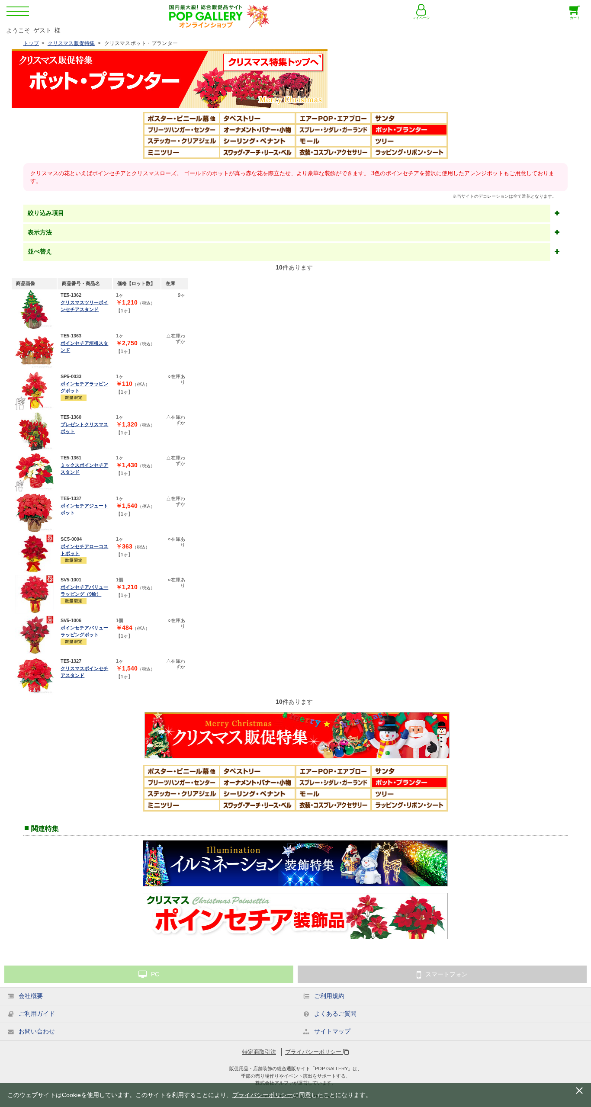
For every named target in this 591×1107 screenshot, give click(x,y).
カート (575, 18)
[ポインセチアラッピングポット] (34, 391)
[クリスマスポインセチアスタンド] (34, 675)
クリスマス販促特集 (71, 43)
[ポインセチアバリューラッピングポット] (34, 635)
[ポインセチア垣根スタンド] (34, 350)
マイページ (421, 18)
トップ (31, 43)
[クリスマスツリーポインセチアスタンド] (34, 309)
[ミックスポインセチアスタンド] (34, 472)
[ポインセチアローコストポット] (34, 553)
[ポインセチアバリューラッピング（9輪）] (34, 594)
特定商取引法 (259, 1052)
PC (155, 974)
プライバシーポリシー (314, 1052)
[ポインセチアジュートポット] (34, 513)
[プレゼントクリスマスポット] (34, 431)
